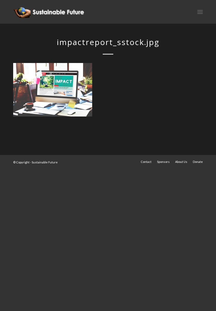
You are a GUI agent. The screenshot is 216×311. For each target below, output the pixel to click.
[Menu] (200, 12)
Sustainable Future (45, 162)
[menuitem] (146, 162)
